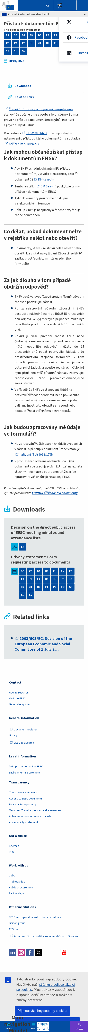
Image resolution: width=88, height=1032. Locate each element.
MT (40, 43)
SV (23, 51)
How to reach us (19, 693)
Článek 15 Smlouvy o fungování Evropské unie (41, 109)
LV (15, 43)
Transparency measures (24, 793)
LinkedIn (12, 952)
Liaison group (17, 923)
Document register (25, 730)
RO (62, 587)
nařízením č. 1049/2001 (25, 144)
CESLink (13, 929)
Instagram (21, 952)
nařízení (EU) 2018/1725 (36, 454)
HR (47, 579)
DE (39, 35)
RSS (11, 852)
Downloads (23, 85)
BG (15, 35)
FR (55, 35)
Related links (24, 97)
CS (30, 571)
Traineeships (17, 882)
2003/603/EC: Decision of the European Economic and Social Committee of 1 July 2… (43, 644)
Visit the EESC (17, 699)
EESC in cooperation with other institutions (35, 917)
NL (47, 43)
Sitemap (14, 846)
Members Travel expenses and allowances (35, 810)
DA (23, 35)
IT (7, 43)
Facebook (30, 952)
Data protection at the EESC (26, 767)
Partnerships (17, 893)
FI (30, 579)
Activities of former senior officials (30, 816)
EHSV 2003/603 (36, 133)
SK (7, 51)
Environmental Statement (24, 773)
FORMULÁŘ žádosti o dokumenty (55, 493)
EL (54, 571)
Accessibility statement (23, 822)
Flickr (55, 952)
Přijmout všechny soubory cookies (42, 1011)
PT (47, 587)
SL (15, 51)
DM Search (48, 186)
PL (55, 43)
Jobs (12, 876)
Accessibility (59, 5)
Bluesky (47, 952)
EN (31, 35)
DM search (45, 179)
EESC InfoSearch (24, 743)
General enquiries (20, 704)
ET (47, 35)
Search (44, 1028)
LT (23, 43)
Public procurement (21, 888)
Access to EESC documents (26, 799)
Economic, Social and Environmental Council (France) (46, 937)
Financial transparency (22, 805)
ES (7, 35)
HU (31, 43)
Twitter (38, 952)
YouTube (64, 952)
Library (13, 735)
